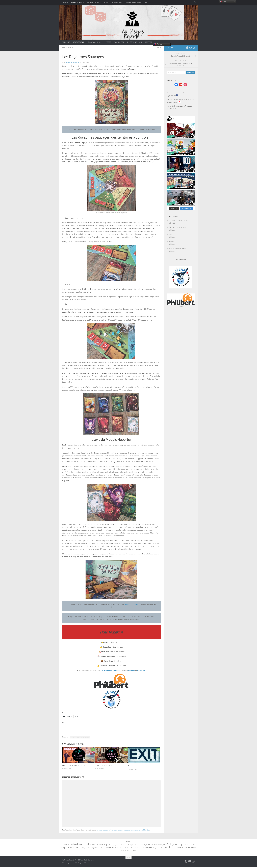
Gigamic (132, 845)
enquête (107, 844)
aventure (96, 844)
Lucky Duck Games (126, 847)
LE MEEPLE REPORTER (133, 2)
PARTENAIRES (117, 2)
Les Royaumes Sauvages (83, 737)
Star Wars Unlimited (93, 2)
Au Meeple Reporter (72, 62)
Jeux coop (177, 844)
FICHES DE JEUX (76, 2)
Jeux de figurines (84, 848)
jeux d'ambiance (187, 845)
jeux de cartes (74, 848)
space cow (174, 848)
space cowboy (182, 848)
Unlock (134, 850)
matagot (149, 848)
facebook (173, 96)
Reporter (171, 242)
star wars (191, 848)
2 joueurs (66, 845)
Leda (169, 234)
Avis (64, 48)
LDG (74, 737)
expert (119, 845)
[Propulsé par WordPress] (76, 862)
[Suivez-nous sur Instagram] (193, 47)
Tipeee (187, 106)
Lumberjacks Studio (139, 848)
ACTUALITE (64, 2)
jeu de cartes (150, 845)
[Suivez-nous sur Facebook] (187, 47)
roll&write (162, 848)
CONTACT (147, 2)
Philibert (131, 670)
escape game (114, 845)
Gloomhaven (138, 845)
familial (125, 844)
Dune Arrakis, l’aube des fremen (73, 765)
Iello (143, 845)
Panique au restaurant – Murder (178, 220)
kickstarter (110, 848)
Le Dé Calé (141, 670)
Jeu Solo (167, 844)
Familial (70, 48)
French (159, 44)
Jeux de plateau (93, 848)
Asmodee (86, 844)
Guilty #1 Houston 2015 (103, 765)
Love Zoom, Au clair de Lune (177, 227)
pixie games (156, 848)
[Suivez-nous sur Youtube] (190, 47)
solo (168, 847)
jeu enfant (159, 845)
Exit (129, 766)
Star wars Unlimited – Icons (177, 249)
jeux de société (102, 848)
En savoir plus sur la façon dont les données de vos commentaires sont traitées (122, 830)
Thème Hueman (88, 863)
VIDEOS (106, 2)
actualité (76, 844)
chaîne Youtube (173, 102)
